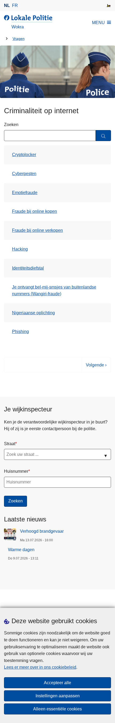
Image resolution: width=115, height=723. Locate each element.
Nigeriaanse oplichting (33, 313)
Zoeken (11, 124)
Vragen (19, 39)
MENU (98, 22)
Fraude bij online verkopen (37, 230)
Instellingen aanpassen (58, 696)
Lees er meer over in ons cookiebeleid (40, 667)
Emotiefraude (24, 192)
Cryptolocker (24, 154)
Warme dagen (21, 549)
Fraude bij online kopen (34, 211)
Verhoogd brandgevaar (42, 531)
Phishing (20, 331)
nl (7, 5)
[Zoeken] (103, 135)
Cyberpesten (24, 173)
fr (15, 5)
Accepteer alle (57, 682)
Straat (9, 443)
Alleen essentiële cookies (57, 709)
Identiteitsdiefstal (28, 268)
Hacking (20, 249)
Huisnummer (16, 471)
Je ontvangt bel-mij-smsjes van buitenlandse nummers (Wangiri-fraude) (54, 290)
